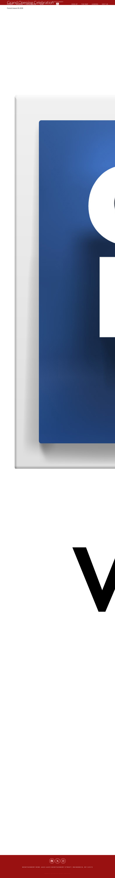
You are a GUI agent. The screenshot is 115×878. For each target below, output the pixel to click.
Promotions (31, 4)
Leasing (95, 4)
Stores (10, 4)
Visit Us (105, 4)
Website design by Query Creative (57, 873)
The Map (84, 4)
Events (19, 4)
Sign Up (75, 4)
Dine (42, 4)
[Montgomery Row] (57, 3)
